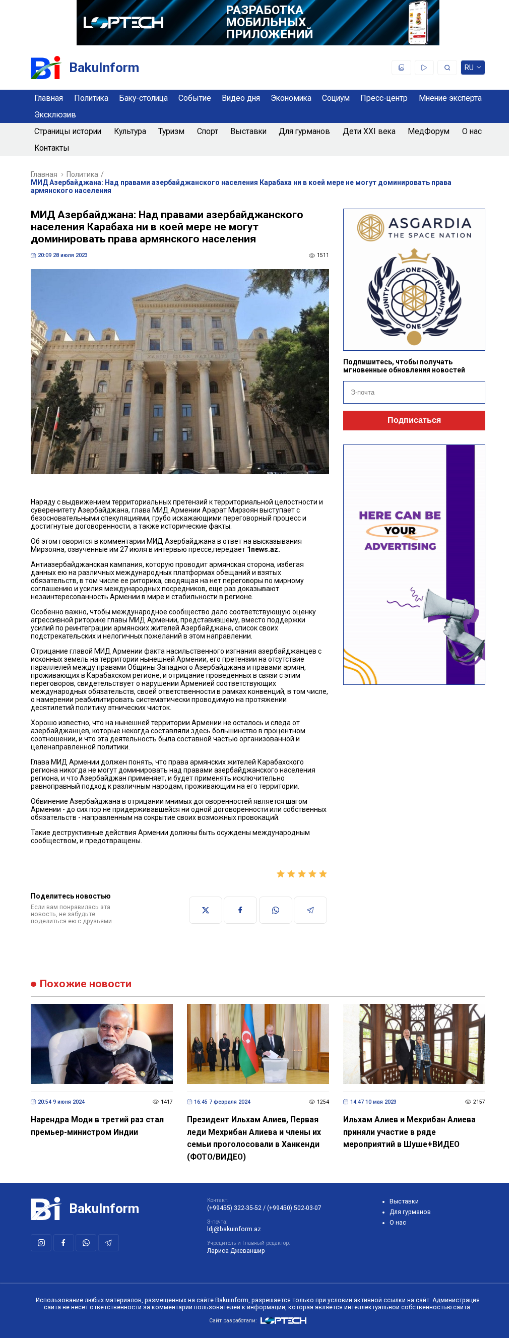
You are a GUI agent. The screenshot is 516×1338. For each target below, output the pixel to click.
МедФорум (428, 131)
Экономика (291, 98)
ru (469, 69)
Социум (336, 98)
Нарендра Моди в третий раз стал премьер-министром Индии (97, 1126)
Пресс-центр (384, 98)
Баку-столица (143, 98)
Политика (91, 98)
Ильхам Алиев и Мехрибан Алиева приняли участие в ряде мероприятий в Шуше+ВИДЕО (409, 1132)
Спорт (207, 131)
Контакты (52, 148)
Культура (130, 131)
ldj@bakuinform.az (234, 1229)
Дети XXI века (369, 131)
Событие (194, 98)
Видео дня (241, 98)
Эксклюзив (55, 114)
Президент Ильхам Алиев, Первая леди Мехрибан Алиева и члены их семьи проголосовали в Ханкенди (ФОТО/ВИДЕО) (254, 1138)
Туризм (171, 131)
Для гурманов (304, 131)
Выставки (248, 131)
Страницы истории (67, 131)
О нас (472, 131)
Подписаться (414, 420)
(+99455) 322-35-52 (234, 1208)
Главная (48, 98)
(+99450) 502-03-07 (294, 1208)
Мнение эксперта (450, 98)
